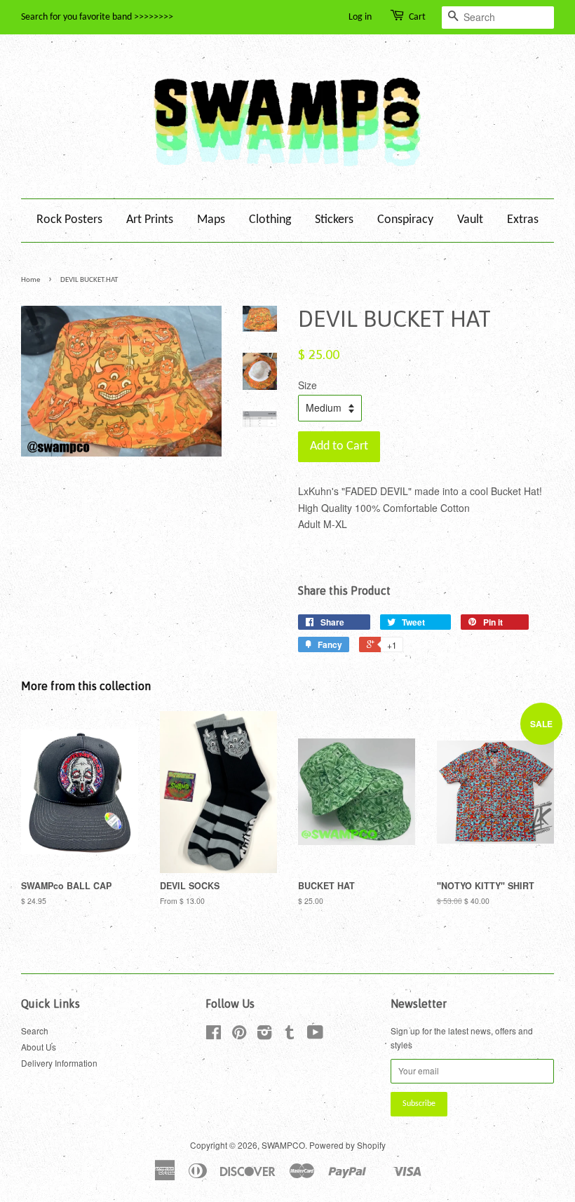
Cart (417, 17)
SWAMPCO (283, 1145)
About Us (38, 1047)
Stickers (334, 220)
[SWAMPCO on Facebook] (213, 1035)
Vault (470, 220)
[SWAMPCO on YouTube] (315, 1035)
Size (307, 385)
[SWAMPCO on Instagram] (264, 1035)
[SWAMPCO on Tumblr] (289, 1035)
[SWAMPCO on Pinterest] (239, 1035)
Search (34, 1030)
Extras (523, 220)
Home (30, 280)
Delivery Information (59, 1063)
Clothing (270, 220)
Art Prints (149, 220)
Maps (211, 220)
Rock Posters (69, 220)
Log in (360, 17)
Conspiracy (405, 220)
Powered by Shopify (347, 1145)
